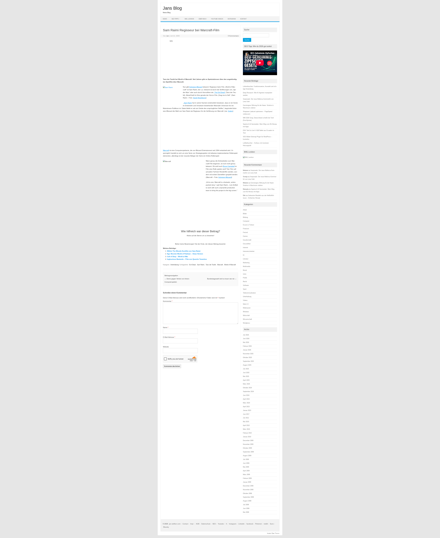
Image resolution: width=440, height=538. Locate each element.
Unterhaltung (174, 265)
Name (165, 327)
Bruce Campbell (229, 166)
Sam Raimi (188, 103)
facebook (249, 524)
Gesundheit (246, 244)
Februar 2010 (247, 433)
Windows (246, 312)
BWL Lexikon (189, 19)
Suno (272, 524)
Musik (245, 270)
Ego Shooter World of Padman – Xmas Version (185, 254)
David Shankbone (199, 98)
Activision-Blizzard (195, 87)
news (244, 274)
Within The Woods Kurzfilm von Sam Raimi (183, 251)
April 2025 (246, 380)
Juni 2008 (246, 508)
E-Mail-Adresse (169, 337)
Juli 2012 (246, 418)
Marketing (246, 263)
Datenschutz (205, 524)
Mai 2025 (246, 376)
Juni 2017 (246, 414)
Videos (245, 300)
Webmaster (246, 308)
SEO (214, 524)
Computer (246, 221)
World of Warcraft (230, 265)
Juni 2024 (246, 395)
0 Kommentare (233, 36)
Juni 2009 (246, 463)
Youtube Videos (217, 19)
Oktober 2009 (247, 448)
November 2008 (248, 489)
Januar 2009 (247, 482)
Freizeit (245, 232)
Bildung (245, 217)
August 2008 (247, 501)
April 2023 (246, 406)
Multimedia (246, 266)
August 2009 (247, 455)
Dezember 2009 (248, 440)
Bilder (245, 213)
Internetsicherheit (248, 251)
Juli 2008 (246, 504)
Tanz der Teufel (211, 265)
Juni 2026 (246, 338)
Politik (245, 278)
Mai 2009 (246, 467)
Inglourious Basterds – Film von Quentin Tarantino (187, 259)
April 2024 (246, 399)
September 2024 (248, 391)
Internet (245, 247)
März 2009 (246, 474)
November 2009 (248, 444)
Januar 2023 (247, 410)
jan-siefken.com (174, 524)
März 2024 (246, 403)
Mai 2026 (246, 342)
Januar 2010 (247, 437)
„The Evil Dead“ (219, 92)
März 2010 (246, 429)
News (165, 19)
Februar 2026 (247, 346)
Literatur (245, 259)
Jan (167, 36)
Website (166, 347)
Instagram (232, 19)
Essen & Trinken (248, 225)
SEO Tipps (175, 19)
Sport (244, 289)
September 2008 (248, 497)
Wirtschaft (246, 315)
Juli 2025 (246, 369)
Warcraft (166, 150)
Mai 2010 (246, 421)
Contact (185, 524)
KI (243, 255)
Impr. (192, 524)
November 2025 (248, 354)
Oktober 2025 (247, 357)
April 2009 (246, 471)
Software (246, 285)
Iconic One (270, 533)
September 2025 (248, 361)
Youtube (221, 524)
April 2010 (246, 425)
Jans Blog (172, 8)
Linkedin (241, 524)
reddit (266, 524)
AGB (197, 524)
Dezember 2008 (248, 486)
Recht (245, 281)
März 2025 (246, 384)
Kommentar (167, 301)
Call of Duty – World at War (177, 256)
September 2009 (248, 452)
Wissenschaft (247, 319)
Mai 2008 (246, 512)
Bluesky (166, 527)
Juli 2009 (246, 459)
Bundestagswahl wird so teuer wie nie (221, 279)
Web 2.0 (245, 304)
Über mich (202, 19)
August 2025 (247, 365)
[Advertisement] (200, 60)
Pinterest (258, 524)
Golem (230, 111)
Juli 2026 (246, 335)
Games (245, 236)
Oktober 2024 (247, 388)
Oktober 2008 (247, 493)
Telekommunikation (249, 293)
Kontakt (243, 19)
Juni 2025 (246, 372)
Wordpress (246, 323)
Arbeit (245, 210)
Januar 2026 (247, 350)
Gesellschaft (247, 240)
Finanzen (246, 228)
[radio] (194, 240)
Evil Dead (192, 265)
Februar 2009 (247, 478)
